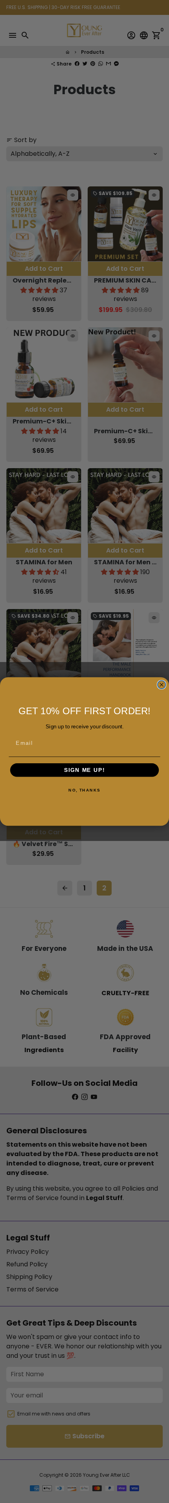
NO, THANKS (84, 790)
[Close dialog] (162, 684)
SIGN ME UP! (84, 770)
